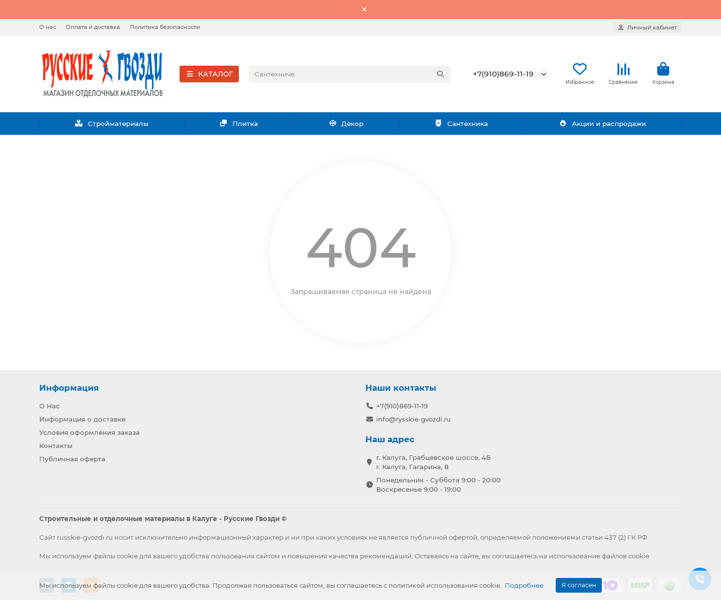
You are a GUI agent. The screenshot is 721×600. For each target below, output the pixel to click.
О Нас (49, 406)
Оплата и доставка (93, 27)
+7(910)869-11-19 (503, 73)
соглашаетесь (515, 556)
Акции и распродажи (609, 123)
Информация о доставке (82, 419)
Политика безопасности (165, 27)
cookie (127, 556)
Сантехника (467, 123)
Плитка (245, 123)
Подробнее (524, 585)
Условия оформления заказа (89, 432)
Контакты (56, 446)
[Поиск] (440, 74)
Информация (69, 388)
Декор (352, 123)
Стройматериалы (118, 123)
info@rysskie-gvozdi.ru (413, 419)
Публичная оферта (72, 459)
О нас (47, 27)
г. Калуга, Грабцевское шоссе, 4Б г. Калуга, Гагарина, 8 (433, 462)
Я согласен (579, 585)
